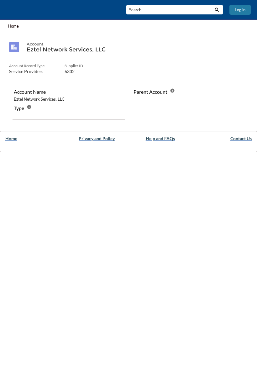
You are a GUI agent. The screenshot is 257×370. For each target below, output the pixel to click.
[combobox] (168, 9)
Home (13, 26)
